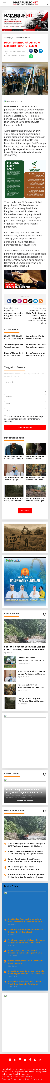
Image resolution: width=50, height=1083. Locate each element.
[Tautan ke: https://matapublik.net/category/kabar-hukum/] (44, 614)
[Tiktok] (30, 301)
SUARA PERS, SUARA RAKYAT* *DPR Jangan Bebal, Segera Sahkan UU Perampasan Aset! (14, 337)
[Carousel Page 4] (28, 800)
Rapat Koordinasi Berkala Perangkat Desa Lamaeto (25, 962)
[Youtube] (25, 301)
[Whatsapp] (31, 56)
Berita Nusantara (10, 56)
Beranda (8, 1076)
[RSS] (41, 301)
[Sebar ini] (31, 51)
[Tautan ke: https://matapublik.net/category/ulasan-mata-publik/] (44, 811)
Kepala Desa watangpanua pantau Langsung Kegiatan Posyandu (13, 313)
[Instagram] (20, 301)
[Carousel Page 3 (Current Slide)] (25, 800)
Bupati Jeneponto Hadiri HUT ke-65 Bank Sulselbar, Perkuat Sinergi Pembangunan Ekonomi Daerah (24, 791)
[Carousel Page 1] (18, 800)
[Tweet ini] (36, 51)
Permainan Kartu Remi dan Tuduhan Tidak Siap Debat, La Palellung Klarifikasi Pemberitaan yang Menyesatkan (24, 982)
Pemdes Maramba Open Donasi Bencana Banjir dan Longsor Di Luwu (25, 951)
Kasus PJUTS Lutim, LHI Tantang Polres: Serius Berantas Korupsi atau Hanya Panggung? (26, 875)
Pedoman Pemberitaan (12, 1079)
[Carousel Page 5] (31, 800)
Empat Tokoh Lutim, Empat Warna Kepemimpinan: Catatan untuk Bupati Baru (25, 860)
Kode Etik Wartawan (34, 1079)
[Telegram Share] (41, 51)
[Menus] (4, 3)
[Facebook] (9, 301)
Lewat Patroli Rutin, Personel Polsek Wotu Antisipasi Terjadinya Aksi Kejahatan (35, 337)
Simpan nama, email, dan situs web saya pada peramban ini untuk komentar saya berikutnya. (23, 419)
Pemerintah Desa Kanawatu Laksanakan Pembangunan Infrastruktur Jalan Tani (27, 972)
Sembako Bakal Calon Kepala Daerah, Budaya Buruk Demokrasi (26, 930)
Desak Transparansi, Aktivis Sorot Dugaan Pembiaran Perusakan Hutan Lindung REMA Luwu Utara (35, 354)
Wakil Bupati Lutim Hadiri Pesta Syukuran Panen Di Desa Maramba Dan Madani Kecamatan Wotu (36, 315)
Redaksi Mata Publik (23, 1076)
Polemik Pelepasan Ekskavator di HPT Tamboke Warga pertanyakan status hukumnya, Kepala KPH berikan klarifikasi (31, 659)
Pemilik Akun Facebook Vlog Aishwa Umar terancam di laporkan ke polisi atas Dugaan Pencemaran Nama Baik (25, 920)
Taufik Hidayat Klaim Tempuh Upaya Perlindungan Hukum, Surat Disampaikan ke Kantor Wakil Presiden (14, 345)
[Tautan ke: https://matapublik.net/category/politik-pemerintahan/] (44, 774)
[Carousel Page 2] (21, 800)
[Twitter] (14, 301)
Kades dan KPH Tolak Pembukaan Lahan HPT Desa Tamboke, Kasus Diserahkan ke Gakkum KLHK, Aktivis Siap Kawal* (36, 345)
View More (25, 510)
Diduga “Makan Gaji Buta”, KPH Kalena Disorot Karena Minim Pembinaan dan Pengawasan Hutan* (14, 354)
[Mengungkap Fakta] (25, 3)
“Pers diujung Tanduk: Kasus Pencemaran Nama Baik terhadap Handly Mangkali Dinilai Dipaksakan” (25, 868)
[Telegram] (35, 301)
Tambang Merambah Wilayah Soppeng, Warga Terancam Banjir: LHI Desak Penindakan (26, 941)
